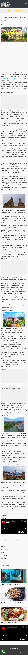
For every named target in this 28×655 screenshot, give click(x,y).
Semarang (17, 71)
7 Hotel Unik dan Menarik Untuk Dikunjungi (11, 584)
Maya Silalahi (5, 22)
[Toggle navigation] (26, 4)
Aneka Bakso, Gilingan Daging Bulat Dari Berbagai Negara (12, 603)
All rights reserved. (22, 652)
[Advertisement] (14, 56)
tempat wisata (5, 78)
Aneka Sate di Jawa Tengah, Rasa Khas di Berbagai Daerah (13, 623)
